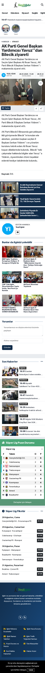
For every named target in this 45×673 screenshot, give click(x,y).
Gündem (15, 13)
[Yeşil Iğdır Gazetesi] (22, 5)
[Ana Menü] (3, 5)
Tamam (30, 670)
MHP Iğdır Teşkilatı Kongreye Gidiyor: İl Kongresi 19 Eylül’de (10, 261)
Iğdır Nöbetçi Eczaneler (10, 630)
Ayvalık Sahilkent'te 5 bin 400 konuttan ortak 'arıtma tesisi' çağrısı (29, 385)
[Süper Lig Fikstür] (42, 511)
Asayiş (22, 392)
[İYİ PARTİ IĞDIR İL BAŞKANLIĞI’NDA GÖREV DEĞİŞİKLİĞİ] (11, 300)
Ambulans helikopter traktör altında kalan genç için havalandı (30, 409)
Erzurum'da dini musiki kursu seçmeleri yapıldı (29, 433)
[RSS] (25, 617)
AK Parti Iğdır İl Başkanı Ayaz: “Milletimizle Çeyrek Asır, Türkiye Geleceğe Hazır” (33, 263)
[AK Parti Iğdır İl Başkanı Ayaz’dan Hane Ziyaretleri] (33, 300)
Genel (5, 13)
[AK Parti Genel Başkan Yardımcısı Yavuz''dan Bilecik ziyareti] (22, 92)
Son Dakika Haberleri (9, 652)
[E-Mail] (18, 232)
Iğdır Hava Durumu (34, 629)
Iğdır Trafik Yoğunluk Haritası (30, 637)
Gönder (7, 347)
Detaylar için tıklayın (22, 502)
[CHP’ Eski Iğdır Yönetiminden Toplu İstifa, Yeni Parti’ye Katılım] (11, 277)
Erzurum (23, 404)
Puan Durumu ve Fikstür (11, 645)
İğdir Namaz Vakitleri (10, 637)
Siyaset (25, 13)
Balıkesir (23, 380)
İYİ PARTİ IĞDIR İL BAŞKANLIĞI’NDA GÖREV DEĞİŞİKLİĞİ (10, 310)
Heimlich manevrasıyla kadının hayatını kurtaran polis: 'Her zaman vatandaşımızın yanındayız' (23, 20)
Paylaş (7, 108)
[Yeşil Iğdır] (8, 229)
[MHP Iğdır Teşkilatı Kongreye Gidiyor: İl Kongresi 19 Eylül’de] (11, 252)
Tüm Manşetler (32, 644)
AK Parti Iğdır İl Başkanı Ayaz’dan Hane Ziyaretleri (31, 310)
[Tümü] (42, 362)
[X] (20, 617)
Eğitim (22, 368)
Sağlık (35, 13)
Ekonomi (23, 416)
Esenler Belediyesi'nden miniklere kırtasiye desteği (31, 373)
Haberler (5, 42)
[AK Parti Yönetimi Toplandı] (33, 277)
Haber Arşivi (31, 651)
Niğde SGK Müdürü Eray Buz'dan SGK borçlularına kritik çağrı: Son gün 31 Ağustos (31, 421)
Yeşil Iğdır (20, 227)
